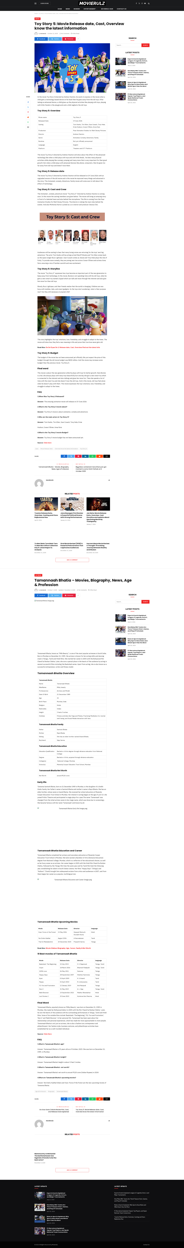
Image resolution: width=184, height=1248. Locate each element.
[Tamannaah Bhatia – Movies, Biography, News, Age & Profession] (72, 624)
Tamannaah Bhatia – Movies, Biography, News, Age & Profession (54, 468)
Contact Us (121, 9)
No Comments (65, 33)
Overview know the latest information (66, 449)
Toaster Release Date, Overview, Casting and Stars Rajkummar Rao (46, 515)
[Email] (28, 127)
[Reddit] (28, 117)
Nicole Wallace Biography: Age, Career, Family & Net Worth (68, 948)
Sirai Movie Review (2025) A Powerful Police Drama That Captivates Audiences (71, 546)
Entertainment (90, 9)
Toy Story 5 (83, 449)
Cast (36, 449)
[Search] (149, 3)
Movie (37, 19)
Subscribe (45, 3)
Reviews (77, 9)
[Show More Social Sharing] (78, 39)
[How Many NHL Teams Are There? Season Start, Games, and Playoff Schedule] (120, 73)
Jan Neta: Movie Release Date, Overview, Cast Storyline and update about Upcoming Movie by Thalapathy (98, 517)
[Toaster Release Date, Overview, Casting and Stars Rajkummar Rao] (46, 504)
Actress (38, 575)
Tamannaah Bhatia (62, 1091)
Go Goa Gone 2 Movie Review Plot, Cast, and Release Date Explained (54, 1111)
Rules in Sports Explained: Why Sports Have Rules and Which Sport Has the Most (137, 84)
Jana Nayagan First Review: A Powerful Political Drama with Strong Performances (71, 515)
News (68, 9)
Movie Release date (47, 449)
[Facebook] (28, 102)
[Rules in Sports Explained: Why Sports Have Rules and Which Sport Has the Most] (120, 84)
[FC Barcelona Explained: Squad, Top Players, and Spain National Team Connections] (120, 96)
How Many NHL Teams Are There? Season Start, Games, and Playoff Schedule (138, 72)
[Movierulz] (92, 3)
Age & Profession (40, 1091)
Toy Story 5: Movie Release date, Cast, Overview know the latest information (90, 1111)
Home (60, 9)
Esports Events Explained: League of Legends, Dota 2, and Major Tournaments (137, 61)
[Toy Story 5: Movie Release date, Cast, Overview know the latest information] (72, 68)
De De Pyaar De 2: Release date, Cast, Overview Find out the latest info (73, 347)
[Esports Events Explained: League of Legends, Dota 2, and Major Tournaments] (120, 61)
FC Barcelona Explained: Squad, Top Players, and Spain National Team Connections (136, 97)
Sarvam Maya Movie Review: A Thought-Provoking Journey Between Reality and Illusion (98, 547)
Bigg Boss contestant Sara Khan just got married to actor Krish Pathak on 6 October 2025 (91, 469)
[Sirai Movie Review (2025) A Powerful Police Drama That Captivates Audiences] (72, 534)
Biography (51, 1091)
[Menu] (35, 3)
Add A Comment (72, 560)
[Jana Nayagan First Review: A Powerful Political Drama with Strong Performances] (72, 504)
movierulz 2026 (107, 9)
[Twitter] (28, 107)
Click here (47, 443)
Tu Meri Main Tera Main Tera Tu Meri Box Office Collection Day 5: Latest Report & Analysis (46, 547)
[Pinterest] (28, 112)
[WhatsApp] (28, 122)
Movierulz (55, 1245)
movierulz (43, 33)
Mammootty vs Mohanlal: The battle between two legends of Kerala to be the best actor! (45, 1157)
